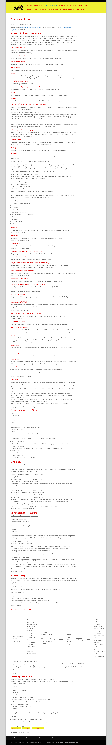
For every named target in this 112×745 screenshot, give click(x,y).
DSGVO (13, 738)
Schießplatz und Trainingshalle (49, 9)
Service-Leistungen (32, 9)
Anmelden (52, 738)
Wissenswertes (67, 9)
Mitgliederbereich (81, 9)
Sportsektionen (50, 5)
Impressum (20, 738)
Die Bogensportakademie (34, 5)
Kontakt (28, 738)
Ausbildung (62, 5)
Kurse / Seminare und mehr (78, 5)
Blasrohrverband (72, 742)
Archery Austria (60, 742)
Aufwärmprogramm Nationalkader (30, 27)
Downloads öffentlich (40, 738)
